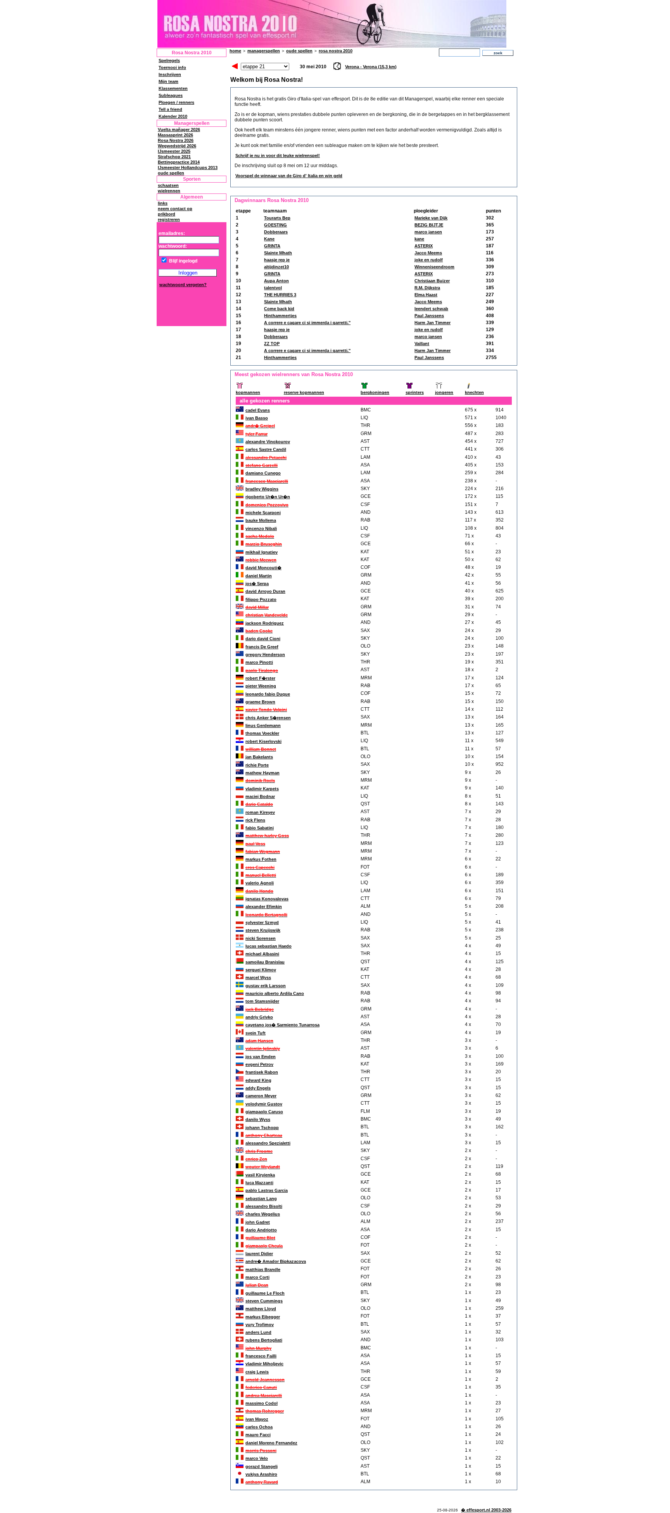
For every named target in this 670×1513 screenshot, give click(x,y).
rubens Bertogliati (263, 1340)
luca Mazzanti (259, 1182)
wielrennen (169, 190)
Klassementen (173, 88)
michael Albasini (262, 954)
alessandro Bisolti (263, 1206)
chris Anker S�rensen (268, 717)
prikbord (166, 214)
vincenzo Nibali (261, 528)
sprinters (415, 392)
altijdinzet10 (276, 266)
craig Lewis (257, 1372)
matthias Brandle (262, 1269)
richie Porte (257, 765)
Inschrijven (170, 74)
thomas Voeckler (262, 733)
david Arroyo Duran (265, 591)
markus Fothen (260, 859)
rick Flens (255, 820)
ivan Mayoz (256, 1419)
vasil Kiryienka (260, 1175)
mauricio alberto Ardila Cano (274, 993)
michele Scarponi (263, 512)
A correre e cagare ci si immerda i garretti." (307, 322)
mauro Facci (258, 1434)
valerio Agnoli (259, 883)
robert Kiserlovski (263, 741)
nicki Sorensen (260, 938)
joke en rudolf (428, 259)
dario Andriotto (261, 1230)
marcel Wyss (258, 977)
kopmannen (248, 392)
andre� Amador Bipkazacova (275, 1261)
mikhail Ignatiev (261, 552)
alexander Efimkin (263, 906)
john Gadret (257, 1222)
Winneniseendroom (434, 266)
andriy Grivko (259, 1017)
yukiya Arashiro (261, 1474)
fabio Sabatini (259, 828)
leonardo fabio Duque (267, 694)
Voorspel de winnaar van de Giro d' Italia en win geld (288, 175)
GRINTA (272, 246)
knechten (474, 392)
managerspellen (263, 50)
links (163, 203)
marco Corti (257, 1277)
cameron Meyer (260, 1095)
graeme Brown (260, 702)
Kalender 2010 (173, 116)
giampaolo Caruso (264, 1111)
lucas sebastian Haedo (268, 946)
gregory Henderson (265, 654)
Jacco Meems (428, 252)
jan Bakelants (259, 757)
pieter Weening (260, 686)
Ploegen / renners (176, 102)
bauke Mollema (260, 520)
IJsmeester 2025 (174, 151)
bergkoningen (375, 392)
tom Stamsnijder (262, 1001)
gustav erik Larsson (265, 985)
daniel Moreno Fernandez (271, 1442)
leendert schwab (431, 308)
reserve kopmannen (304, 392)
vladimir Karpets (262, 788)
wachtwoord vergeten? (183, 284)
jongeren (444, 392)
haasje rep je (277, 259)
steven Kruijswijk (262, 930)
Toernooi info (172, 67)
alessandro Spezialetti (267, 1143)
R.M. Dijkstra (427, 287)
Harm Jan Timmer (432, 322)
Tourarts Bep (277, 218)
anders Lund (258, 1332)
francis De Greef (261, 646)
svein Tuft (255, 1033)
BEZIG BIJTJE (428, 225)
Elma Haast (425, 294)
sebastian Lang (261, 1198)
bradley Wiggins (261, 489)
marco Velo (256, 1458)
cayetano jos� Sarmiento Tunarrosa (282, 1024)
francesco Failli (260, 1356)
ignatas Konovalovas (266, 898)
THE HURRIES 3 (280, 294)
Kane (269, 239)
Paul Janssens (429, 315)
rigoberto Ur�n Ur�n (267, 496)
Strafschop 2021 (174, 156)
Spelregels (169, 60)
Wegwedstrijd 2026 (177, 145)
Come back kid (279, 308)
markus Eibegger (262, 1316)
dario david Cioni (262, 638)
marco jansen (428, 232)
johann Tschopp (262, 1127)
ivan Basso (256, 418)
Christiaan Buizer (432, 280)
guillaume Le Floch (265, 1293)
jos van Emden (260, 1056)
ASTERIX (423, 246)
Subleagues (171, 95)
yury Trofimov (259, 1324)
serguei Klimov (260, 969)
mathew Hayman (262, 772)
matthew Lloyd (260, 1308)
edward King (258, 1080)
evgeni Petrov (259, 1064)
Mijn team (168, 81)
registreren (169, 219)
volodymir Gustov (263, 1104)
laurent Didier (259, 1253)
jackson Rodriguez (264, 623)
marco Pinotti (259, 662)
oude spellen (171, 173)
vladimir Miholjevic (264, 1363)
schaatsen (168, 185)
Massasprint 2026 (175, 135)
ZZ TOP (272, 343)
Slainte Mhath (278, 252)
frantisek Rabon (261, 1072)
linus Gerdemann (263, 725)
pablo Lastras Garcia (266, 1190)
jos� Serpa (257, 583)
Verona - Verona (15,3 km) (371, 66)
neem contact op (175, 208)
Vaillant (421, 343)
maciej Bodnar (260, 796)
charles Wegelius (262, 1214)
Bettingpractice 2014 (179, 162)
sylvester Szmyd (262, 922)
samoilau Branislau (265, 962)
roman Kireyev (260, 812)
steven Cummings (264, 1301)
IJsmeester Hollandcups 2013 (188, 167)
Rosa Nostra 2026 (175, 140)
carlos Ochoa (259, 1427)
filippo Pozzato (260, 599)
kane (419, 239)
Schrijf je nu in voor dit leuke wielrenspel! (277, 155)
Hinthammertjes (280, 315)
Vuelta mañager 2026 (179, 129)
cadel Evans (257, 410)
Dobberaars (276, 232)
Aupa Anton (276, 280)
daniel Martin (258, 575)
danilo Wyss (257, 1119)
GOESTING (275, 225)
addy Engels (258, 1088)
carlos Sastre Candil (265, 449)
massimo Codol (261, 1403)
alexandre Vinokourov (267, 441)
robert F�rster (260, 678)
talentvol (273, 287)
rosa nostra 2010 (335, 50)
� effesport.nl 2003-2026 (486, 1510)
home (235, 50)
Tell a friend (170, 109)
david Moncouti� (263, 567)
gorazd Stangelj (261, 1466)
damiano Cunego (263, 473)
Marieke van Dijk (430, 218)
